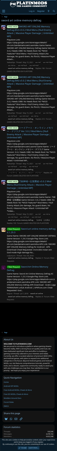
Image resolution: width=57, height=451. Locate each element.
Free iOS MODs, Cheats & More (16, 394)
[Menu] (4, 11)
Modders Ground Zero (12, 398)
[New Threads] (48, 11)
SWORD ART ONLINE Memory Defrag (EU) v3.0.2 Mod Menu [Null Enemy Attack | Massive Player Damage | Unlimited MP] (30, 31)
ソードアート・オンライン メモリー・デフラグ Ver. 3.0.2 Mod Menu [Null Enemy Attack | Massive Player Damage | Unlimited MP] (30, 132)
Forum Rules (9, 402)
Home (6, 382)
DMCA (6, 406)
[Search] (53, 11)
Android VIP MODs (11, 386)
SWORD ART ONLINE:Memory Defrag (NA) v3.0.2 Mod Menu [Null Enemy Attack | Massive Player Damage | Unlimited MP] (30, 82)
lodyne (9, 293)
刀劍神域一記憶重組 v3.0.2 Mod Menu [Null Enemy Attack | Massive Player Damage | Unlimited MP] (29, 184)
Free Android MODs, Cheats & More (18, 390)
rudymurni (11, 255)
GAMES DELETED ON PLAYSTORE (19, 71)
